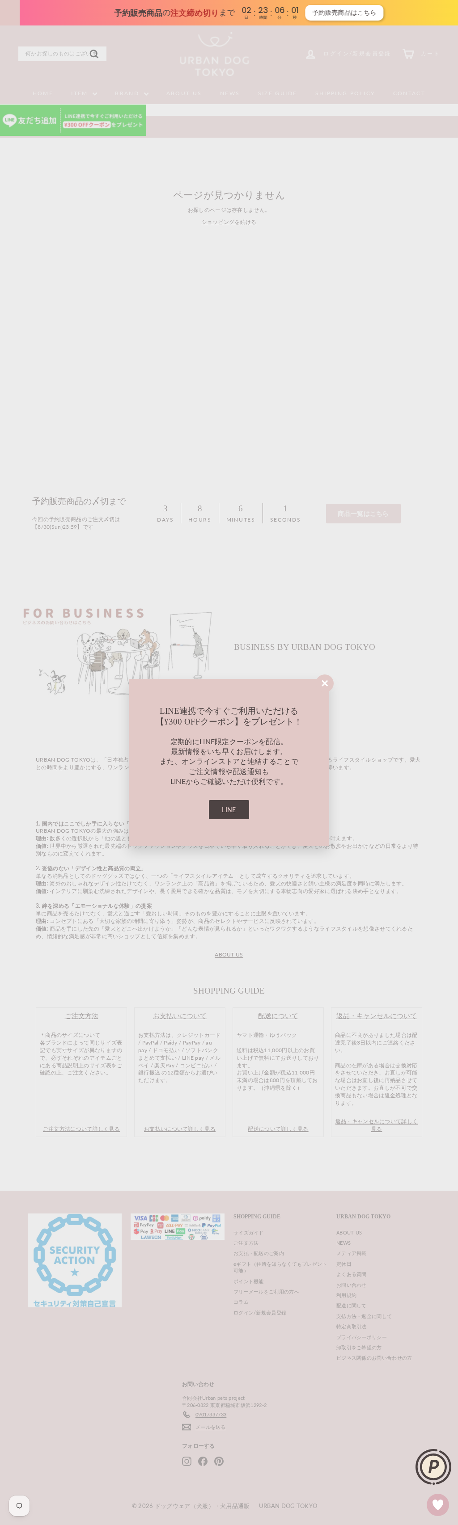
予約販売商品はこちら (328, 12)
